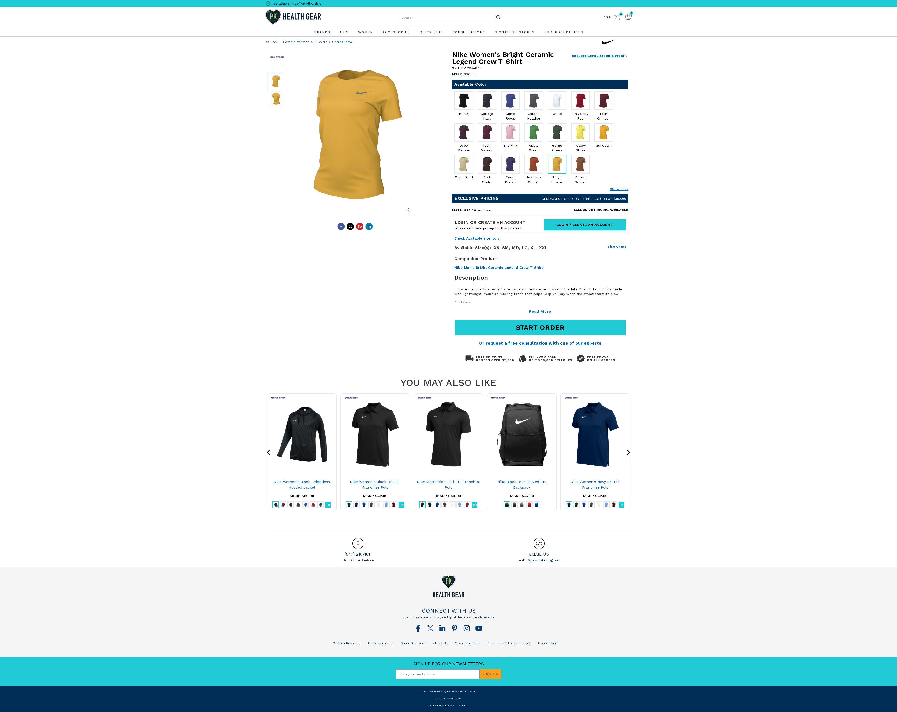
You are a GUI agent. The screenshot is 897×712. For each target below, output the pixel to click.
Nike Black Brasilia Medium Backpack (522, 485)
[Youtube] (479, 628)
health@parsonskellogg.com (539, 560)
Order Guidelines (412, 643)
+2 (328, 504)
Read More (540, 311)
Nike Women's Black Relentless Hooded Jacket (302, 485)
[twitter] (350, 226)
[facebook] (341, 226)
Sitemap (463, 705)
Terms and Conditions (441, 705)
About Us (440, 643)
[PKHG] (306, 17)
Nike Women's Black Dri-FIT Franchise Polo (375, 485)
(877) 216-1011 (358, 554)
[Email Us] (539, 543)
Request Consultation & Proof (598, 56)
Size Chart (616, 246)
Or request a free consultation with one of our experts (540, 343)
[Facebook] (418, 628)
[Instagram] (467, 628)
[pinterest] (359, 226)
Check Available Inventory (477, 238)
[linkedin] (369, 226)
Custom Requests (346, 643)
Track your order (380, 643)
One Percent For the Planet (508, 643)
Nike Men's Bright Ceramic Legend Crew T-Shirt (498, 267)
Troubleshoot (547, 643)
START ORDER (540, 327)
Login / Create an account (584, 224)
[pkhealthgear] (448, 586)
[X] (430, 628)
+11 (401, 504)
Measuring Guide (466, 643)
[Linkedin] (442, 628)
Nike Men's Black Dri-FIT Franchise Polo (448, 485)
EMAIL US (539, 554)
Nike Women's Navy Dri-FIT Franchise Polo (595, 485)
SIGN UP (490, 674)
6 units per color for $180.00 (584, 198)
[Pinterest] (454, 628)
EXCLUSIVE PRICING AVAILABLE (601, 209)
